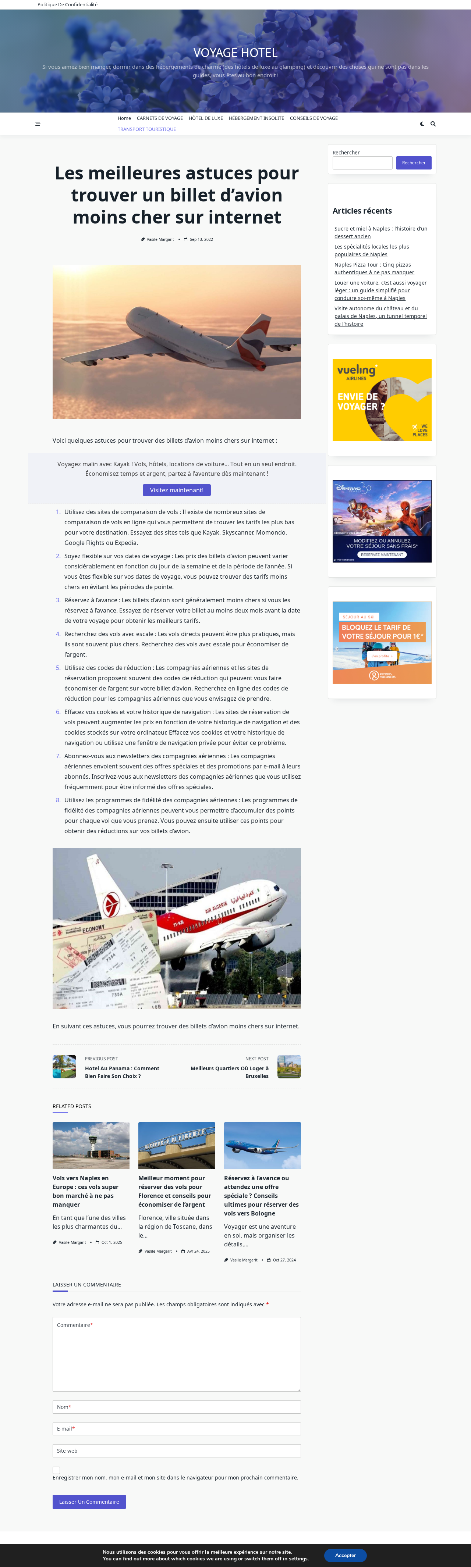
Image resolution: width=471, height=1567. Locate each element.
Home (124, 118)
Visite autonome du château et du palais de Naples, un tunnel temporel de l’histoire (380, 316)
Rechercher (346, 152)
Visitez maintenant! (176, 490)
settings (298, 1559)
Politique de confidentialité (68, 4)
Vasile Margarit (160, 239)
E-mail (66, 1428)
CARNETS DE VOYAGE (160, 118)
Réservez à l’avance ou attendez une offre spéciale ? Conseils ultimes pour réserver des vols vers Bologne (261, 1195)
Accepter (345, 1555)
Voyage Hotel (236, 52)
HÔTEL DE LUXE (206, 118)
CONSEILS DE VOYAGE (314, 118)
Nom (64, 1406)
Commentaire (75, 1324)
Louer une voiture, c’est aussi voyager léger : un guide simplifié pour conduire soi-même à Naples (380, 290)
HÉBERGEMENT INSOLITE (256, 118)
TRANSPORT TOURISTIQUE (147, 129)
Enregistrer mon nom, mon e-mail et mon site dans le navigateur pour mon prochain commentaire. (175, 1477)
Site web (67, 1450)
